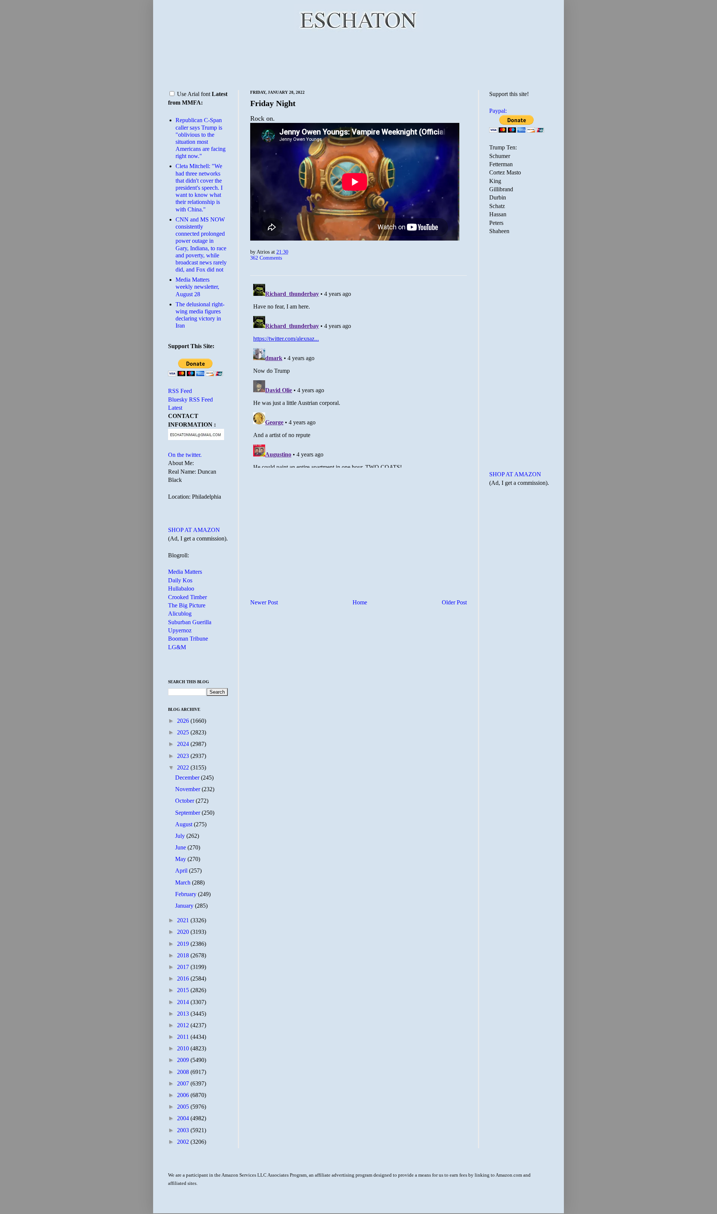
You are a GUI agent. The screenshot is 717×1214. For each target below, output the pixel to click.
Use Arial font (194, 94)
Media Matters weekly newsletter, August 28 (197, 286)
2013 (183, 1013)
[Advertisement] (358, 60)
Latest (175, 408)
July (180, 836)
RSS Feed (180, 391)
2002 (183, 1142)
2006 (183, 1095)
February (186, 894)
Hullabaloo (181, 588)
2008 (183, 1072)
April (182, 870)
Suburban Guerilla (189, 622)
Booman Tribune (188, 638)
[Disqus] (358, 374)
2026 (183, 721)
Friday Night (272, 103)
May (181, 859)
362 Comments (266, 258)
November (188, 789)
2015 (183, 990)
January (185, 905)
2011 (183, 1037)
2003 (183, 1130)
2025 (183, 732)
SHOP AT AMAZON (194, 530)
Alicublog (180, 613)
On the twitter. (185, 455)
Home (360, 602)
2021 (183, 920)
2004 (183, 1118)
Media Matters (185, 572)
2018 (183, 955)
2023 (183, 756)
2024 (183, 744)
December (188, 777)
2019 (183, 944)
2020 (183, 932)
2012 (183, 1025)
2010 (183, 1048)
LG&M (177, 647)
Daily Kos (180, 580)
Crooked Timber (187, 597)
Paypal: (498, 111)
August (184, 824)
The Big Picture (186, 605)
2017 (183, 967)
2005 (183, 1106)
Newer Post (264, 602)
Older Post (454, 602)
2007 (183, 1083)
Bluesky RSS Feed (190, 399)
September (188, 812)
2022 (183, 767)
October (185, 801)
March (183, 882)
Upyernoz (180, 630)
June (181, 847)
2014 (183, 1002)
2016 (183, 978)
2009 (183, 1060)
